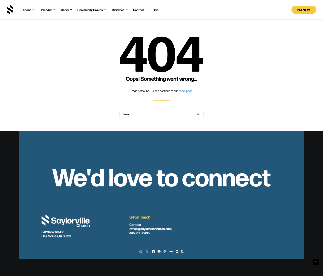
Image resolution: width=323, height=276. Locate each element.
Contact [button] (138, 10)
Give (156, 10)
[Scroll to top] (316, 261)
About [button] (27, 10)
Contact (135, 224)
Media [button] (65, 10)
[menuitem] (28, 9)
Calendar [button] (46, 10)
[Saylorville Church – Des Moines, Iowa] (10, 9)
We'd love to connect (161, 175)
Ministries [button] (118, 10)
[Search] (161, 114)
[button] (198, 114)
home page (185, 90)
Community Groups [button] (90, 10)
